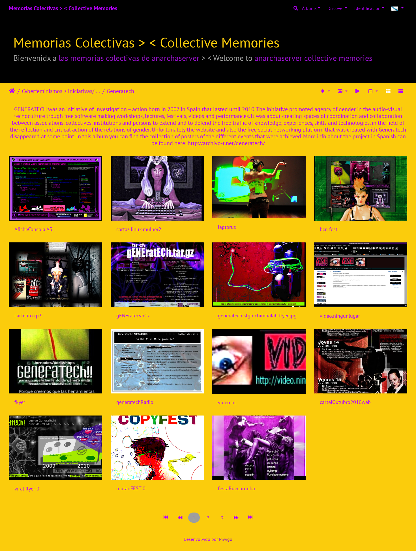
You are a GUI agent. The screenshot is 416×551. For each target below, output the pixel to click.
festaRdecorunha (236, 488)
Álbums (309, 8)
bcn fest (328, 229)
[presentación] (357, 91)
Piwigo (225, 539)
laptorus (227, 227)
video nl (227, 402)
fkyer (19, 402)
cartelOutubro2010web (345, 402)
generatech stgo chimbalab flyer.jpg (257, 315)
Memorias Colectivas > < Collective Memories (63, 8)
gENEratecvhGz (133, 315)
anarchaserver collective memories (313, 58)
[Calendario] (372, 91)
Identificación (367, 8)
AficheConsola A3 (33, 229)
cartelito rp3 (28, 315)
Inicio (12, 91)
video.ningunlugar (340, 316)
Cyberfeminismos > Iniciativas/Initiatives (61, 91)
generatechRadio (134, 402)
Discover (335, 8)
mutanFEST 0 (130, 488)
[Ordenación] (325, 91)
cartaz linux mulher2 (138, 229)
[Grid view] (387, 91)
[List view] (400, 91)
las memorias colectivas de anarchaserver (129, 58)
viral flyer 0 (26, 489)
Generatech (120, 91)
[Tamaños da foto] (342, 91)
